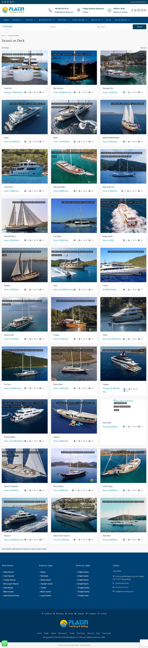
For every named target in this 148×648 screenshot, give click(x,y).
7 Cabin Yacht (7, 350)
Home (6, 20)
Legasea (106, 384)
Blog (108, 20)
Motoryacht (45, 20)
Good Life (8, 88)
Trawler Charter (9, 580)
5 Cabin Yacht (7, 54)
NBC (67, 637)
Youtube (103, 614)
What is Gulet (8, 592)
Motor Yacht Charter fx (61, 536)
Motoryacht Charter (11, 584)
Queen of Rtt (9, 335)
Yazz (55, 286)
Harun (6, 138)
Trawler (62, 20)
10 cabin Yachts (83, 588)
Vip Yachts (39, 54)
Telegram (81, 614)
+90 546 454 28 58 (61, 9)
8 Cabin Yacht (116, 103)
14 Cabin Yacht (83, 596)
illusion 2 (7, 536)
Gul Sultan (57, 236)
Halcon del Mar (59, 187)
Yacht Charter (8, 576)
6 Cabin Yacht (115, 54)
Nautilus (7, 286)
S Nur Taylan (108, 486)
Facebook (48, 614)
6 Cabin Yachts (83, 580)
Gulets (16, 20)
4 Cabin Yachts (83, 572)
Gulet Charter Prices (11, 596)
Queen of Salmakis (11, 486)
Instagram (92, 614)
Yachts (29, 20)
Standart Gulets (46, 584)
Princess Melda (9, 437)
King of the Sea (108, 187)
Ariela (105, 335)
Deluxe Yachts (18, 54)
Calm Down (8, 187)
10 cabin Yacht (106, 153)
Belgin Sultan (108, 236)
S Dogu (56, 335)
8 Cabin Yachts (83, 584)
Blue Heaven (58, 88)
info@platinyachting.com (63, 12)
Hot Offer (104, 156)
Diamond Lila (108, 88)
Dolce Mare (107, 423)
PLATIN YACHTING (59, 637)
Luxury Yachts (29, 54)
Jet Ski (17, 57)
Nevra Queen (58, 486)
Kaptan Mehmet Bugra (111, 138)
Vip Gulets (44, 576)
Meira (55, 138)
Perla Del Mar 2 (10, 236)
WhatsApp (60, 614)
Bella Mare (107, 536)
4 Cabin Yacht (56, 54)
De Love (7, 384)
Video (22, 57)
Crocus (105, 286)
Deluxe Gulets (45, 580)
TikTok (70, 614)
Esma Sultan (58, 384)
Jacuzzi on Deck (8, 57)
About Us (95, 20)
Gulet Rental (8, 588)
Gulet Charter (8, 572)
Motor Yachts (45, 592)
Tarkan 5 (56, 437)
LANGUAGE (8, 26)
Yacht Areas (121, 20)
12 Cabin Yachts (83, 592)
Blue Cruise (79, 20)
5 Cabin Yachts (83, 576)
